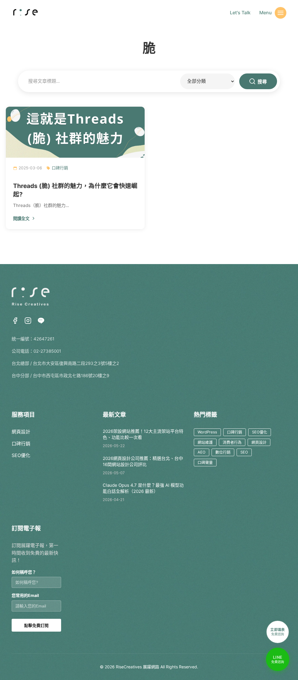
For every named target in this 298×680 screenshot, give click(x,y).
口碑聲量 (205, 462)
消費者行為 (232, 442)
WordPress (207, 432)
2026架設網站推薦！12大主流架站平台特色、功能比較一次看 (143, 434)
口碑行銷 (60, 168)
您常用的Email (25, 595)
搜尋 (262, 81)
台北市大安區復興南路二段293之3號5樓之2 (76, 363)
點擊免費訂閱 (36, 625)
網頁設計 (21, 432)
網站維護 (205, 442)
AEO (201, 452)
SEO (244, 452)
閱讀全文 (21, 218)
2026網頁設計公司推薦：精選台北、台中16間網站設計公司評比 (143, 461)
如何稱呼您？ (24, 572)
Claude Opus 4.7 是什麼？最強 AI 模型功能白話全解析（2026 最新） (143, 488)
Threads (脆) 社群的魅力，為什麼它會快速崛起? (75, 190)
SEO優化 (21, 455)
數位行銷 (222, 452)
